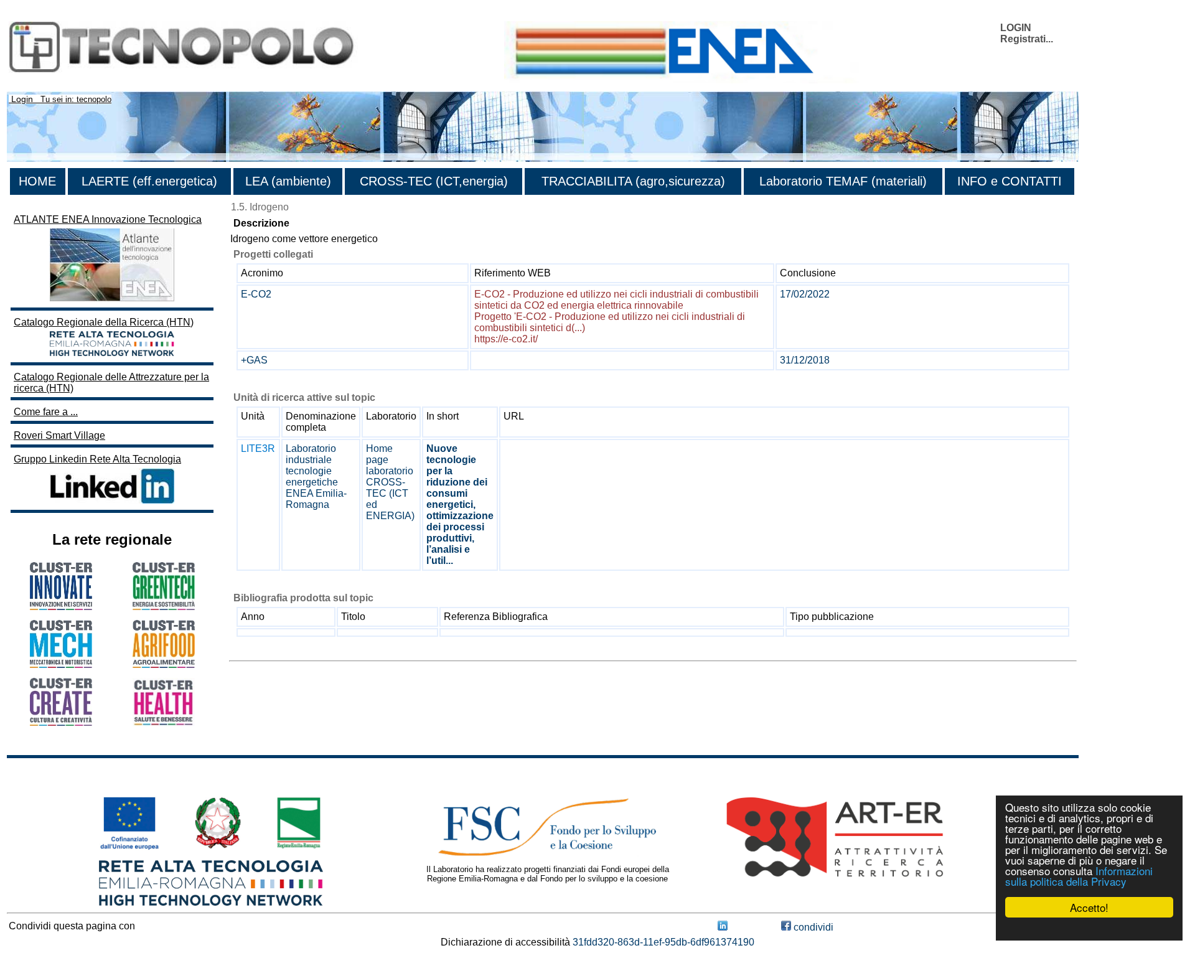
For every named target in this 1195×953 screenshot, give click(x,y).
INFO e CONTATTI (1009, 181)
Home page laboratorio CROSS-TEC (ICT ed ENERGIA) (390, 482)
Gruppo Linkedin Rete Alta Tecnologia (97, 459)
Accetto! (1089, 907)
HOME (37, 181)
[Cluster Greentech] (164, 606)
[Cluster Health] (164, 723)
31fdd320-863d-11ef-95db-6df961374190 (663, 942)
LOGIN (1015, 27)
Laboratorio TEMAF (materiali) (843, 181)
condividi (812, 927)
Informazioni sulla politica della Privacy (1079, 876)
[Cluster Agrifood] (164, 664)
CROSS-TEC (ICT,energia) (434, 181)
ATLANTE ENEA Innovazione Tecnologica (108, 219)
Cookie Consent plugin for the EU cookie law (1089, 929)
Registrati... (1026, 39)
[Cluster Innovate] (61, 606)
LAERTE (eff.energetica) (149, 181)
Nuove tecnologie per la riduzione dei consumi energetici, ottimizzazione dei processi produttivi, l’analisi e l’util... (460, 504)
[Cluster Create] (61, 722)
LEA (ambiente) (288, 181)
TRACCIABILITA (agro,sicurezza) (633, 181)
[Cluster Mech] (61, 664)
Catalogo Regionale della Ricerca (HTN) (104, 322)
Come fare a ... (46, 411)
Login (22, 99)
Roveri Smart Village (59, 435)
